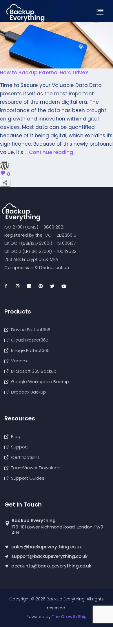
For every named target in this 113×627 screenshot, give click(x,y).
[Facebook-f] (5, 286)
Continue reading (51, 152)
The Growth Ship (69, 616)
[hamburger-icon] (102, 12)
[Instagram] (17, 286)
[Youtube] (63, 286)
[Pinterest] (40, 286)
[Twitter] (52, 286)
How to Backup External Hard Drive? (44, 72)
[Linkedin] (29, 286)
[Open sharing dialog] (5, 183)
